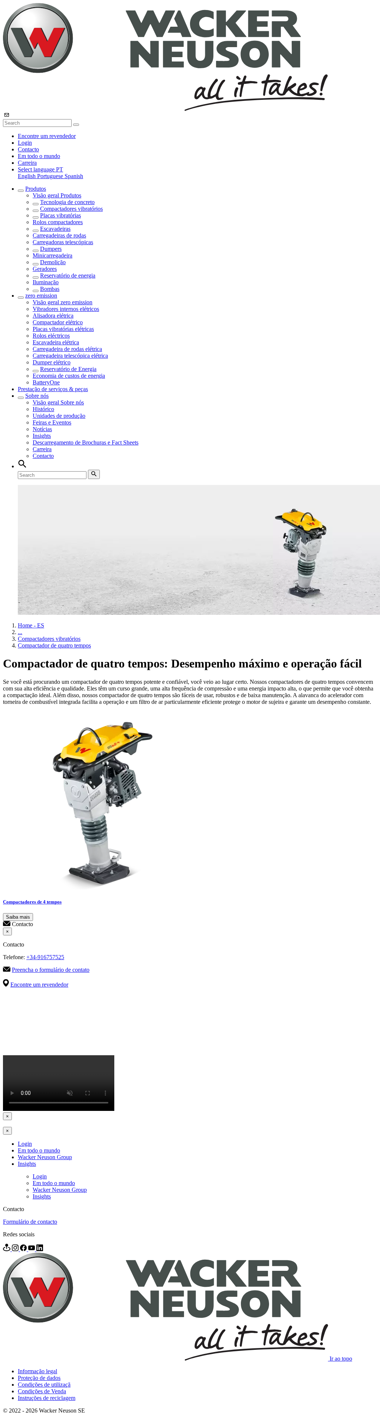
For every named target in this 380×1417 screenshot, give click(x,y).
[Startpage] (165, 109)
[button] (40, 169)
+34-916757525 (45, 957)
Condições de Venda (42, 1391)
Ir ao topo (341, 1358)
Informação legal (37, 1371)
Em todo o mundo (39, 156)
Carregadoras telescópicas (63, 242)
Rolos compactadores (58, 222)
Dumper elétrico (52, 362)
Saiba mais (18, 917)
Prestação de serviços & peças (53, 389)
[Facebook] (24, 1249)
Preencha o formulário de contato (50, 970)
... (20, 632)
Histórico (43, 409)
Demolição (53, 262)
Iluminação (46, 282)
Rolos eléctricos (51, 335)
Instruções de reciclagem (46, 1398)
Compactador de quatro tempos (54, 645)
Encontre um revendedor (47, 136)
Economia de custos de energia (69, 376)
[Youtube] (32, 1249)
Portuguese (51, 176)
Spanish (74, 176)
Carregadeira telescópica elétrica (70, 355)
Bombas (49, 289)
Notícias (42, 429)
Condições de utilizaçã (44, 1384)
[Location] (7, 1249)
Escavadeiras (55, 229)
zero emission (41, 295)
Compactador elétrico (58, 322)
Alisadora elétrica (53, 315)
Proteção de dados (39, 1378)
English (27, 176)
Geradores (45, 269)
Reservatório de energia (67, 275)
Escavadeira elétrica (56, 342)
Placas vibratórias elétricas (63, 329)
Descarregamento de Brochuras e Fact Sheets (85, 442)
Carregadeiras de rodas (59, 235)
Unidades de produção (59, 416)
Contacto (28, 149)
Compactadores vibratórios (71, 209)
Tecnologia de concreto (67, 202)
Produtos (35, 189)
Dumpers (51, 249)
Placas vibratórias (60, 215)
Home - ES (31, 625)
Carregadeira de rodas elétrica (67, 349)
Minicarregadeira (52, 255)
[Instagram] (16, 1249)
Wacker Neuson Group (45, 1157)
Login (25, 143)
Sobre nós (37, 396)
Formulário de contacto (30, 1221)
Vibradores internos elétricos (66, 309)
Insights (42, 436)
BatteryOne (46, 382)
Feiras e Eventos (52, 422)
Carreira (27, 163)
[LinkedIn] (39, 1249)
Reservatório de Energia (68, 369)
